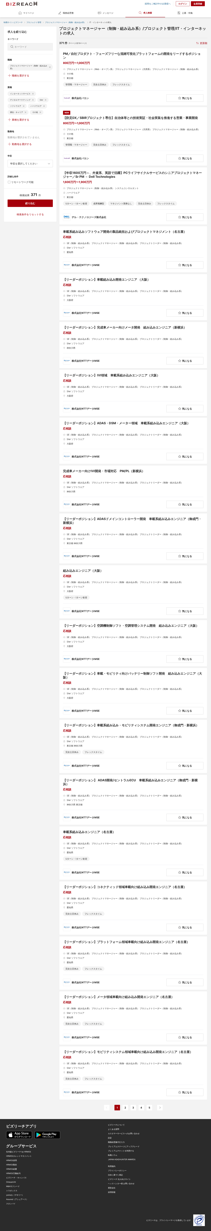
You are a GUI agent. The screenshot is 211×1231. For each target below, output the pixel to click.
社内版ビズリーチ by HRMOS (18, 1152)
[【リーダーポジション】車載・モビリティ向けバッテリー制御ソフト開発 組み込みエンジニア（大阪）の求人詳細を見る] (133, 693)
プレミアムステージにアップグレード (123, 1146)
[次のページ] (160, 1107)
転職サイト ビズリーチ (13, 22)
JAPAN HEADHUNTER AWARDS (121, 1159)
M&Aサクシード (13, 1186)
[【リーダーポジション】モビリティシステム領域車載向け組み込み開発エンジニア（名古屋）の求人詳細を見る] (133, 1073)
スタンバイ (10, 1204)
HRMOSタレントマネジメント (19, 1156)
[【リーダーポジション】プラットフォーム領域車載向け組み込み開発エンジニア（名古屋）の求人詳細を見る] (133, 963)
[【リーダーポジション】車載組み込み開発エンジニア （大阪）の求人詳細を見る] (133, 297)
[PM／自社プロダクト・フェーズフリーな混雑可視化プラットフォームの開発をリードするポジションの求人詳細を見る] (133, 76)
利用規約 (111, 1166)
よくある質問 (113, 1129)
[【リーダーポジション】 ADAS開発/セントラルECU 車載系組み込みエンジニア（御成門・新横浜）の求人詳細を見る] (133, 800)
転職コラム (112, 1155)
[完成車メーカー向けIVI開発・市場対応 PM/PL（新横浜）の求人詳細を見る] (133, 488)
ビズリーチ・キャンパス (16, 1178)
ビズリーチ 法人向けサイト (119, 1179)
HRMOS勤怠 (11, 1165)
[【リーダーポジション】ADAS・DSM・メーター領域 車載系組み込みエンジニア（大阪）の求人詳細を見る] (133, 441)
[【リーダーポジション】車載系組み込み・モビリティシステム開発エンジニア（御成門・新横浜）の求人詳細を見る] (133, 746)
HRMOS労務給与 (13, 1173)
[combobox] (30, 163)
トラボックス (11, 1191)
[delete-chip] (50, 67)
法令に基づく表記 (115, 1175)
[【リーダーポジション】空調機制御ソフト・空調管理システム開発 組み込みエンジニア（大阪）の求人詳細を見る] (133, 643)
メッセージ (108, 13)
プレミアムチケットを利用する (121, 1151)
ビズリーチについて (116, 1125)
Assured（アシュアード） (17, 1199)
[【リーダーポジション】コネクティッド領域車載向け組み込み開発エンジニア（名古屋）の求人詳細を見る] (133, 908)
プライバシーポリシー (117, 1171)
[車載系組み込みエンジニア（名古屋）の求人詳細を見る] (133, 853)
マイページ (28, 13)
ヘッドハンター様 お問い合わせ (121, 1184)
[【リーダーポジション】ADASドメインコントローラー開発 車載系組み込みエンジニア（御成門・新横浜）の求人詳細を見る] (133, 538)
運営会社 (111, 1188)
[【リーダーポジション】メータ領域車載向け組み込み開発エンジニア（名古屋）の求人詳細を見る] (133, 1018)
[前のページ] (107, 1107)
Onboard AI (11, 1182)
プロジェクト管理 (33, 22)
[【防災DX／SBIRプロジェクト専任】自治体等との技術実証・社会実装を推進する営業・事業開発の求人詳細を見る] (133, 136)
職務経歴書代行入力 (116, 1142)
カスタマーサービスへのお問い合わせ (123, 1133)
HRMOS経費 (11, 1169)
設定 (110, 1138)
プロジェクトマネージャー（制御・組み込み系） (65, 22)
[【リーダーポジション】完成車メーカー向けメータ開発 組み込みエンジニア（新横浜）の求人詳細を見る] (133, 345)
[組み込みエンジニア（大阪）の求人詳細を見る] (133, 592)
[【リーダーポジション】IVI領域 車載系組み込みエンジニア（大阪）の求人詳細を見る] (133, 393)
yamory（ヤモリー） (15, 1195)
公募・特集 (187, 13)
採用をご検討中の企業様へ (158, 4)
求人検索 (147, 12)
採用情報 (111, 1192)
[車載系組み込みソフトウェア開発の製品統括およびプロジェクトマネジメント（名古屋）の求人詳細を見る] (133, 249)
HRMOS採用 (11, 1160)
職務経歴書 (68, 13)
